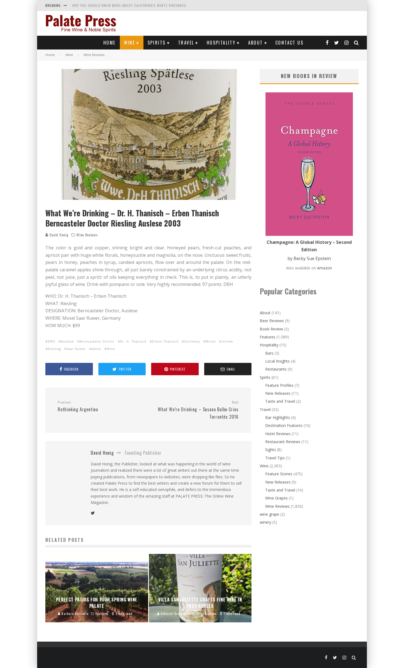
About (255, 42)
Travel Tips (275, 457)
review (227, 341)
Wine (129, 42)
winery (265, 522)
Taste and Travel (280, 401)
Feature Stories (278, 473)
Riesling (54, 349)
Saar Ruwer (76, 349)
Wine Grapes (276, 498)
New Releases (277, 393)
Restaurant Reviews (282, 441)
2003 (51, 341)
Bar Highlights (277, 417)
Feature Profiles (279, 385)
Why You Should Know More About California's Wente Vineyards (129, 5)
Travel (186, 42)
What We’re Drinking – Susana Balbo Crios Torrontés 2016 (198, 410)
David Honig (58, 235)
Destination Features (284, 425)
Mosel (211, 341)
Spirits (157, 42)
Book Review (271, 329)
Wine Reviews (87, 234)
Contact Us (289, 42)
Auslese (67, 341)
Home (109, 42)
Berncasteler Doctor (97, 341)
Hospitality (221, 42)
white (96, 349)
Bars (269, 353)
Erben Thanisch (165, 341)
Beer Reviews (272, 320)
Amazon (324, 267)
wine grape (269, 514)
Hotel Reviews (277, 433)
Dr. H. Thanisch (133, 341)
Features (267, 336)
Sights (270, 449)
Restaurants (276, 369)
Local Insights (277, 361)
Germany (192, 341)
